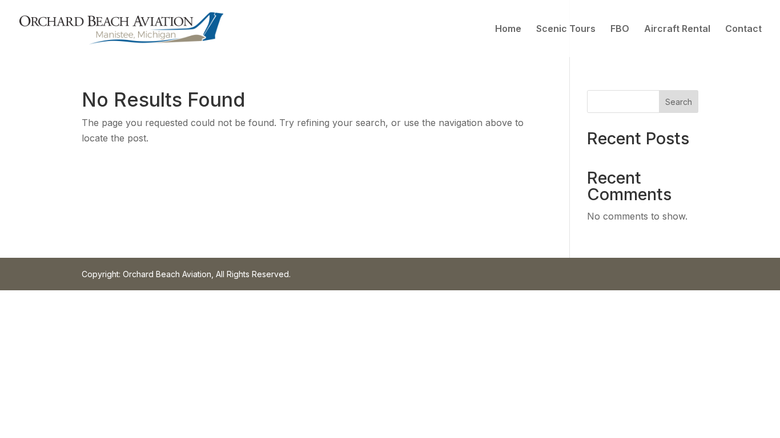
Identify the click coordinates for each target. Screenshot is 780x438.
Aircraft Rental (677, 29)
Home (508, 29)
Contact (743, 29)
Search (678, 102)
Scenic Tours (566, 29)
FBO (619, 29)
